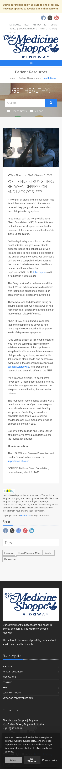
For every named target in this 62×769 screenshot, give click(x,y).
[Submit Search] (51, 103)
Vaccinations (9, 676)
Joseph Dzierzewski (18, 366)
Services (7, 666)
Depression (10, 559)
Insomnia (8, 553)
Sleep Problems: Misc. (29, 553)
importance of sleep (18, 461)
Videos (39, 111)
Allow (13, 760)
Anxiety (49, 553)
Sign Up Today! (48, 28)
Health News (19, 111)
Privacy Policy (49, 760)
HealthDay (25, 515)
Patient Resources (29, 78)
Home (11, 78)
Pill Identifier (40, 24)
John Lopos (39, 272)
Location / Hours (28, 28)
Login (12, 32)
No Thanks (32, 760)
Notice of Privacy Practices (18, 698)
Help (26, 24)
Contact (7, 682)
